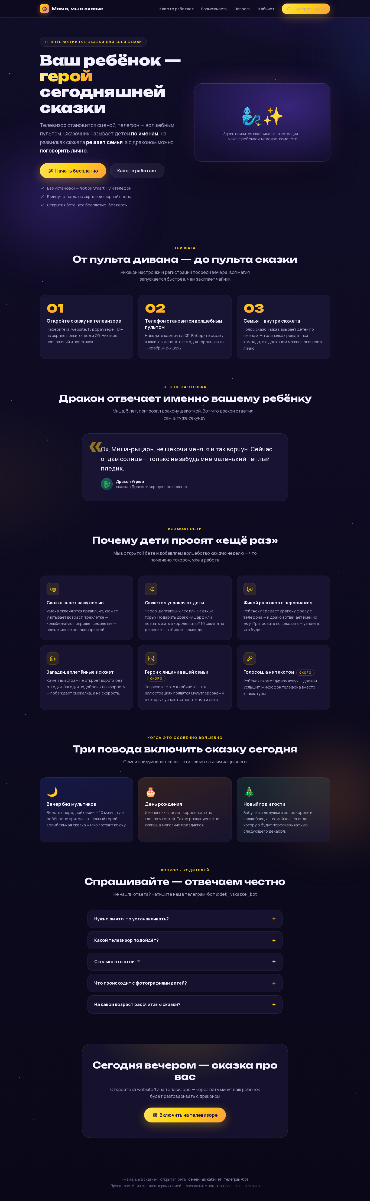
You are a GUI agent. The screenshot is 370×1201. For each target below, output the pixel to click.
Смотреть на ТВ (309, 8)
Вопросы (243, 8)
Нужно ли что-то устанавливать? (131, 919)
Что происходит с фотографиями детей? (140, 983)
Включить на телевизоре (189, 1115)
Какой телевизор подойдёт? (126, 940)
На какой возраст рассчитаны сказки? (137, 1004)
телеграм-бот (236, 1179)
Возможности (214, 8)
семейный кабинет (205, 1179)
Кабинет (266, 8)
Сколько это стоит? (117, 962)
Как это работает (177, 8)
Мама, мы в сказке (77, 8)
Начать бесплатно (76, 171)
